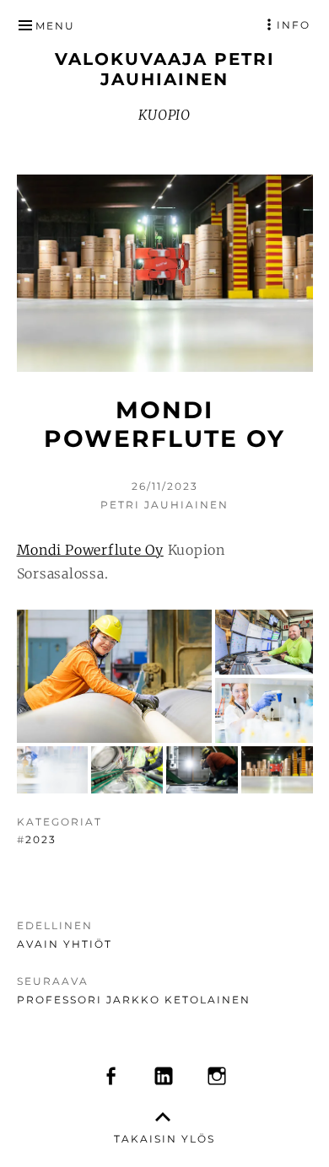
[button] (115, 676)
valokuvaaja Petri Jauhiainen (165, 69)
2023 (41, 839)
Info (293, 25)
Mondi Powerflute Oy (90, 549)
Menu (55, 25)
